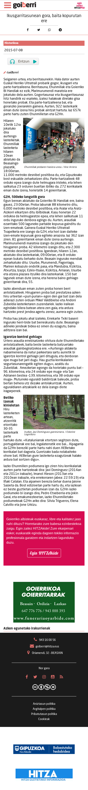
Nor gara (44, 668)
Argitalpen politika (44, 709)
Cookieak (44, 719)
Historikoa (11, 43)
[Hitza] (44, 774)
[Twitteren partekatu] (38, 30)
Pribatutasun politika (44, 714)
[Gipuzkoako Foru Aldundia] (44, 749)
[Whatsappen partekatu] (49, 30)
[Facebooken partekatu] (28, 30)
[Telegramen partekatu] (60, 30)
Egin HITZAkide (44, 553)
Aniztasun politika (44, 704)
